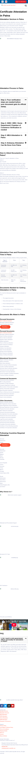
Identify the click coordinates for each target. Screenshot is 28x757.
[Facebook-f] (2, 706)
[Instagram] (9, 706)
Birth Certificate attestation (6, 320)
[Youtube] (12, 706)
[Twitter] (5, 706)
